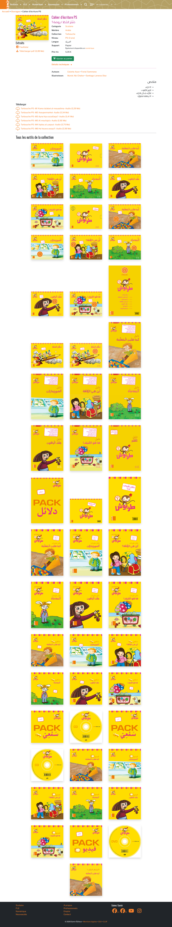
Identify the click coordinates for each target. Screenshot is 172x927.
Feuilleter (23, 47)
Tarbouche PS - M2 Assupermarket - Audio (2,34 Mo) (45, 112)
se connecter (102, 4)
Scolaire (14, 4)
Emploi (67, 911)
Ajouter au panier (64, 58)
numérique (89, 48)
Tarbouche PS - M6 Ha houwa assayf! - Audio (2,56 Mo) (46, 128)
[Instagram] (139, 912)
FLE (25, 4)
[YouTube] (131, 912)
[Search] (86, 4)
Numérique (37, 4)
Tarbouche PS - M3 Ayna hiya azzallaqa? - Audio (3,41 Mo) (47, 116)
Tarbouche (70, 34)
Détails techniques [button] (60, 64)
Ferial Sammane (89, 72)
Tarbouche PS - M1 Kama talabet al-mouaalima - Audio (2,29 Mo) (50, 108)
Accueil (5, 11)
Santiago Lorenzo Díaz (96, 75)
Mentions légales (90, 922)
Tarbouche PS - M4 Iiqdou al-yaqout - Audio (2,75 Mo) (45, 124)
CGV (100, 922)
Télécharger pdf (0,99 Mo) (31, 51)
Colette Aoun (73, 72)
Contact (67, 914)
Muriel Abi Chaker (75, 75)
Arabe (68, 30)
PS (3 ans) (70, 38)
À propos (68, 905)
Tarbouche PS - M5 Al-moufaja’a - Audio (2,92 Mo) (43, 120)
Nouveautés (53, 4)
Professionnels (72, 4)
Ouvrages (15, 11)
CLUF (105, 922)
